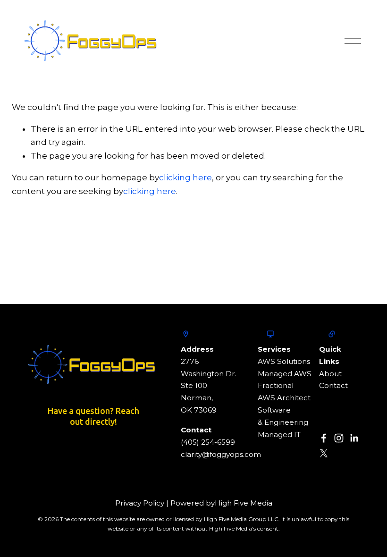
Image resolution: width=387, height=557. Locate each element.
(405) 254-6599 (208, 442)
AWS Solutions (284, 361)
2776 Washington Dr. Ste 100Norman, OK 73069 (208, 385)
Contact (333, 385)
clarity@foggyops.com (221, 454)
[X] (323, 453)
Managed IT (279, 434)
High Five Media (243, 502)
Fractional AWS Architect (284, 391)
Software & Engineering (283, 416)
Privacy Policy (139, 502)
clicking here (185, 177)
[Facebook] (323, 438)
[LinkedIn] (354, 438)
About (330, 373)
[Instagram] (339, 438)
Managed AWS (284, 373)
